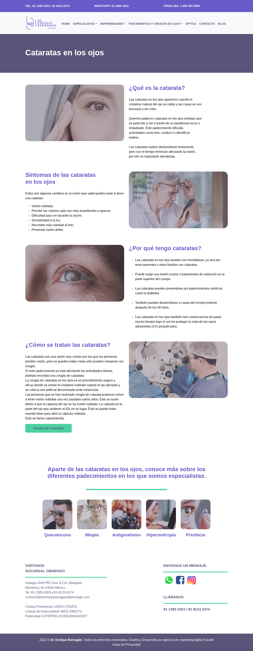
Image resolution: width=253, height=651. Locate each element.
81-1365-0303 (41, 592)
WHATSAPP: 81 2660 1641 (111, 6)
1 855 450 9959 (190, 6)
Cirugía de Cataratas (48, 428)
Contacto (207, 23)
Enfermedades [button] (111, 23)
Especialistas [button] (84, 23)
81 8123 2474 (199, 609)
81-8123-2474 (64, 592)
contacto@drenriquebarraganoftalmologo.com (57, 597)
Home (66, 23)
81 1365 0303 (174, 609)
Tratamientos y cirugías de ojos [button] (154, 23)
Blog (222, 23)
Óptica (191, 23)
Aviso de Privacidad (126, 644)
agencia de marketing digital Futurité (188, 640)
